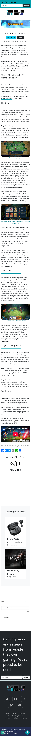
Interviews (7, 718)
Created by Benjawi (7, 732)
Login (28, 602)
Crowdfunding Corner (15, 716)
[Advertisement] (15, 490)
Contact (24, 718)
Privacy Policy (5, 734)
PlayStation (11, 37)
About (16, 718)
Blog (14, 714)
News (7, 714)
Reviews (20, 37)
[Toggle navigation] (3, 18)
